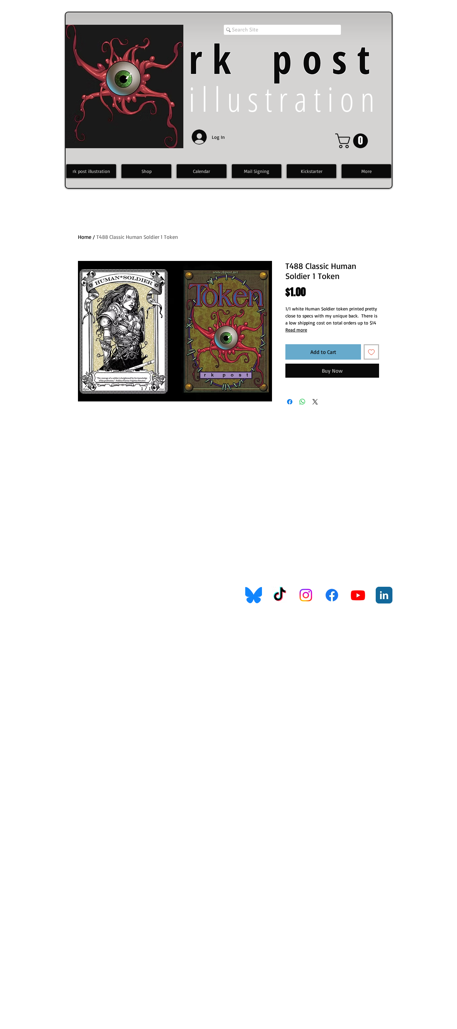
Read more (296, 330)
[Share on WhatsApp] (302, 402)
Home (84, 236)
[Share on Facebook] (290, 402)
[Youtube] (358, 595)
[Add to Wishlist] (371, 352)
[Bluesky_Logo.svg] (253, 595)
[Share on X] (315, 402)
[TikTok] (279, 595)
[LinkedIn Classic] (384, 595)
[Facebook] (332, 595)
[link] (353, 140)
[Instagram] (305, 595)
